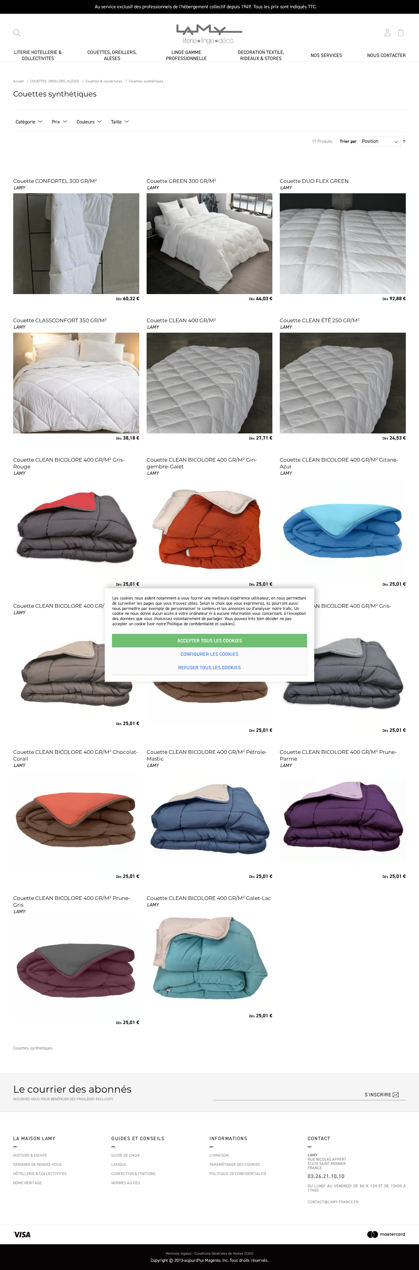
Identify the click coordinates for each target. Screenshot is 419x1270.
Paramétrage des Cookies (235, 1164)
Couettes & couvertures (104, 81)
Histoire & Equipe (30, 1155)
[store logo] (209, 34)
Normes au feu (125, 1183)
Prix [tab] (56, 122)
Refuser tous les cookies (209, 667)
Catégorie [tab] (25, 122)
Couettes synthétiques (146, 81)
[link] (76, 239)
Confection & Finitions (133, 1173)
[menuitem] (37, 55)
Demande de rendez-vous (37, 1164)
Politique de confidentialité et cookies (200, 624)
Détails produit (46, 283)
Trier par (348, 141)
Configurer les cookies (209, 654)
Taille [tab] (116, 122)
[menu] (209, 55)
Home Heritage (27, 1183)
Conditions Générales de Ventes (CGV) (223, 1253)
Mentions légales (179, 1253)
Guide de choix (125, 1155)
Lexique (118, 1164)
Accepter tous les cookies (209, 640)
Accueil (18, 81)
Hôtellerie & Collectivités (39, 1173)
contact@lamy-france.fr (333, 1202)
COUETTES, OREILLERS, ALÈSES (54, 81)
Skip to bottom (26, 28)
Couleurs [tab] (85, 122)
